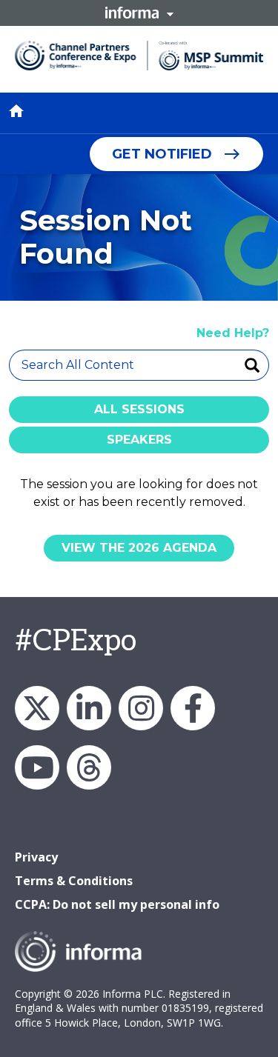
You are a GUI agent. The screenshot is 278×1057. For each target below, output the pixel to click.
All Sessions (139, 409)
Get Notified (162, 154)
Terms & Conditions (74, 881)
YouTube (37, 767)
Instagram (141, 708)
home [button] (16, 111)
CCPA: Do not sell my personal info (117, 904)
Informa (139, 13)
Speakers (139, 440)
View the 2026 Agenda (139, 548)
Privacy (36, 857)
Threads (89, 767)
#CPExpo (75, 641)
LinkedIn (89, 708)
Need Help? (232, 333)
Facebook (193, 708)
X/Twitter (37, 708)
